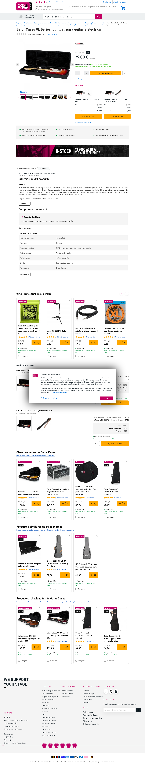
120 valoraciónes (63, 337)
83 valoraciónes (91, 337)
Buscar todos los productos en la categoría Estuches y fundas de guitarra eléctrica (45, 530)
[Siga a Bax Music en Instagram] (116, 691)
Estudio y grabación (48, 700)
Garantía (85, 702)
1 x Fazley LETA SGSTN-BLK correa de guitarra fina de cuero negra (108, 420)
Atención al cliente (91, 686)
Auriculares (45, 705)
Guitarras (45, 711)
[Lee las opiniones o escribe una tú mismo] (21, 34)
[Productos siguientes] (127, 294)
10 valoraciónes (62, 498)
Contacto (86, 691)
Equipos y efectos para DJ (50, 697)
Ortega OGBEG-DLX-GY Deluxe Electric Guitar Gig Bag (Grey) (57, 563)
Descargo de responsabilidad (92, 718)
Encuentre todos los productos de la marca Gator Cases (35, 456)
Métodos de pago (88, 694)
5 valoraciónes (62, 641)
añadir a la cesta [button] (107, 73)
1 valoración (90, 498)
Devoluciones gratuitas (45, 7)
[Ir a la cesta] (123, 7)
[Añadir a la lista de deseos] (125, 72)
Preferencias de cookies (49, 398)
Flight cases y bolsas (48, 735)
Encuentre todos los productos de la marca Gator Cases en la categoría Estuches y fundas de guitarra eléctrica (55, 602)
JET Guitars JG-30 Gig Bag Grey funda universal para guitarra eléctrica (86, 566)
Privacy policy (87, 721)
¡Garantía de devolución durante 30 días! (50, 9)
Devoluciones (87, 700)
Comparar (24, 356)
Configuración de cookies (91, 724)
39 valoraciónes (33, 569)
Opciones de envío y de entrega (93, 697)
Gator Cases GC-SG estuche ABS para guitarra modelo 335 (58, 635)
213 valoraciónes (34, 337)
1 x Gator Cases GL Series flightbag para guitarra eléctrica (108, 417)
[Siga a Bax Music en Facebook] (106, 691)
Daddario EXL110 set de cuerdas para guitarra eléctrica (114, 331)
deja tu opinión (52, 34)
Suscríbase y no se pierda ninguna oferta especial (120, 704)
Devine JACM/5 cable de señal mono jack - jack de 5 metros (86, 331)
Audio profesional (47, 694)
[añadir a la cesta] (36, 342)
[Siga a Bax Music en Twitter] (111, 691)
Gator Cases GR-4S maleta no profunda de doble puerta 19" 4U (58, 491)
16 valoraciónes (33, 498)
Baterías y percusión (48, 717)
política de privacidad (60, 392)
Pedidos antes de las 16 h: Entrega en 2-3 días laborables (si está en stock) (93, 7)
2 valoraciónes (62, 569)
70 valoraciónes (119, 337)
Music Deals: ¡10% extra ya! (51, 691)
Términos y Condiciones (90, 715)
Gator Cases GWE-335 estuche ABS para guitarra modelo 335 (29, 638)
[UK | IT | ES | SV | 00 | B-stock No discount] (72, 151)
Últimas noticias (67, 694)
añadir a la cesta (116, 403)
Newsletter (65, 697)
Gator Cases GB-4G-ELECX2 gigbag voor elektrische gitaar (112, 638)
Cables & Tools (46, 729)
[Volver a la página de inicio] (21, 16)
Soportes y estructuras (49, 732)
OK (107, 398)
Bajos (43, 714)
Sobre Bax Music (67, 691)
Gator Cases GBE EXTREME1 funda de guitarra (112, 491)
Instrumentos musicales (50, 708)
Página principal (88, 712)
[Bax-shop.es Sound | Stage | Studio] (24, 6)
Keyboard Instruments (49, 720)
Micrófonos (45, 702)
